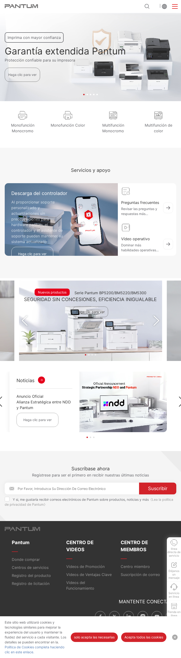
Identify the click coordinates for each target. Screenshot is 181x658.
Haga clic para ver (22, 75)
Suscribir (157, 488)
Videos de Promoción (85, 566)
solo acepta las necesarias (94, 637)
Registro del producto (31, 575)
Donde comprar (26, 559)
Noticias (25, 380)
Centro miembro (135, 566)
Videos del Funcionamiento (80, 585)
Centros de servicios (30, 567)
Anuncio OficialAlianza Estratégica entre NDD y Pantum (43, 402)
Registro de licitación (30, 583)
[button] (84, 94)
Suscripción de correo (140, 574)
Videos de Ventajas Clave (89, 574)
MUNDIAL (164, 6)
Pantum (20, 542)
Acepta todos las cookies (143, 637)
